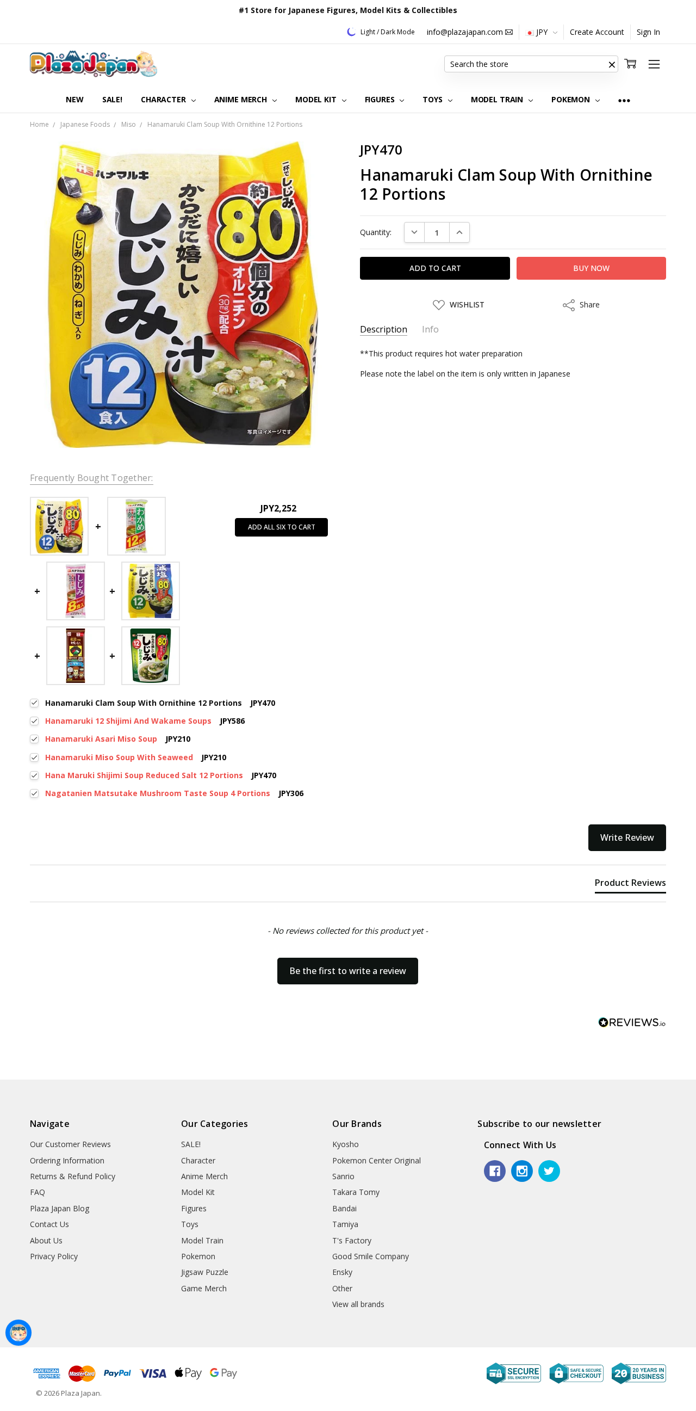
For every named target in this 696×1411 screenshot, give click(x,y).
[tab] (630, 885)
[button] (611, 64)
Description (383, 329)
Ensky (342, 1272)
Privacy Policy (54, 1256)
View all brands (358, 1304)
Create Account (597, 32)
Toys (433, 99)
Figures (381, 99)
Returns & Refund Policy (72, 1176)
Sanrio (343, 1176)
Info (430, 329)
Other (342, 1288)
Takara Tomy (356, 1192)
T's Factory (351, 1240)
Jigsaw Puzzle (204, 1272)
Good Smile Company (370, 1256)
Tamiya (345, 1224)
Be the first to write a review (347, 971)
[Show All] (624, 100)
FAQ (37, 1192)
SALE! (112, 99)
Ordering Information (67, 1160)
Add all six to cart (281, 527)
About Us (46, 1240)
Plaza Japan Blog (59, 1208)
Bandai (344, 1208)
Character (164, 99)
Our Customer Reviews (70, 1144)
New (75, 99)
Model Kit (317, 99)
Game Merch (204, 1288)
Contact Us (49, 1224)
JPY (542, 32)
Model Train (498, 99)
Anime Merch (241, 99)
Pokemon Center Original (376, 1160)
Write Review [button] (627, 837)
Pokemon (571, 99)
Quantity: (375, 232)
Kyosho (345, 1144)
